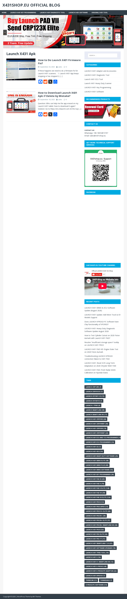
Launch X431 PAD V (95, 484)
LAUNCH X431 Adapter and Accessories (100, 71)
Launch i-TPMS (93, 405)
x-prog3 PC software (96, 585)
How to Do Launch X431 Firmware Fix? (59, 61)
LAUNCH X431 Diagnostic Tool (52, 13)
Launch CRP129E (93, 387)
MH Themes (37, 597)
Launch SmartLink (95, 410)
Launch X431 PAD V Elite (97, 488)
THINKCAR (91, 580)
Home (4, 13)
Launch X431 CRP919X (96, 428)
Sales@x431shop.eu (98, 135)
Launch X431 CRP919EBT (97, 424)
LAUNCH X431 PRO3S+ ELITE (98, 520)
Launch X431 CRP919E (96, 419)
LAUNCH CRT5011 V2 (95, 396)
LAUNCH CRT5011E (94, 401)
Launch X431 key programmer (100, 474)
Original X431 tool (100, 13)
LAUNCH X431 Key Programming (23, 13)
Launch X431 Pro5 (95, 530)
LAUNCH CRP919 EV (94, 392)
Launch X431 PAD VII (95, 493)
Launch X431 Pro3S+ (96, 516)
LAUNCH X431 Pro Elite (96, 534)
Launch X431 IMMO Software (99, 470)
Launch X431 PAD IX (95, 479)
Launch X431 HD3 (94, 451)
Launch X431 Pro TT (95, 539)
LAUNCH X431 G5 (93, 447)
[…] (61, 76)
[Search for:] (102, 55)
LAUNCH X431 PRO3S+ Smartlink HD (101, 525)
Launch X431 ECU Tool (93, 79)
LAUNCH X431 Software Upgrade (100, 548)
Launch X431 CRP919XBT (97, 433)
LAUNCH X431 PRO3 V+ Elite (98, 511)
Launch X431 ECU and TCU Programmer (103, 438)
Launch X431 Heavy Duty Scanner (97, 83)
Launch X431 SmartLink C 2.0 (99, 543)
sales (60, 67)
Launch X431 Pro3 (95, 502)
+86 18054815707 (101, 133)
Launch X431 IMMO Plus (97, 465)
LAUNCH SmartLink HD (96, 415)
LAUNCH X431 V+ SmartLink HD (99, 562)
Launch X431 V (93, 557)
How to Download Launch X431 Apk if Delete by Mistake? (57, 94)
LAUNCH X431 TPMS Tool (97, 553)
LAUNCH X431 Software (78, 13)
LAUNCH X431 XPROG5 (95, 576)
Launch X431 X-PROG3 (96, 566)
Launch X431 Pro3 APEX (97, 507)
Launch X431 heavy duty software (102, 456)
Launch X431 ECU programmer (100, 442)
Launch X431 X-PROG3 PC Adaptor (101, 571)
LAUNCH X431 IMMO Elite (97, 461)
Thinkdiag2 (106, 580)
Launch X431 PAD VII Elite (98, 497)
